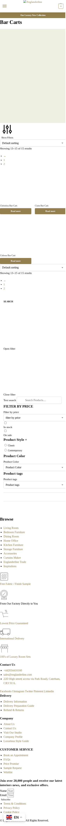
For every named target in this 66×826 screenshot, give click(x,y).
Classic (11, 445)
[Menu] (8, 6)
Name (3, 790)
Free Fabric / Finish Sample (15, 583)
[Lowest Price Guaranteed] (5, 618)
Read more (16, 211)
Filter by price (11, 412)
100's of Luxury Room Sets (15, 656)
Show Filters (7, 137)
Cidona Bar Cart (7, 255)
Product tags (10, 479)
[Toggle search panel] (4, 14)
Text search (10, 400)
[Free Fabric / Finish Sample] (4, 579)
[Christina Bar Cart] (15, 185)
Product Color (11, 461)
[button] (60, 6)
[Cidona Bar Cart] (15, 235)
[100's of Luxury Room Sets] (4, 652)
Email (3, 795)
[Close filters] (1, 510)
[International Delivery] (5, 634)
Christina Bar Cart (8, 205)
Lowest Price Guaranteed (14, 623)
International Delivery (12, 638)
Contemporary (15, 450)
